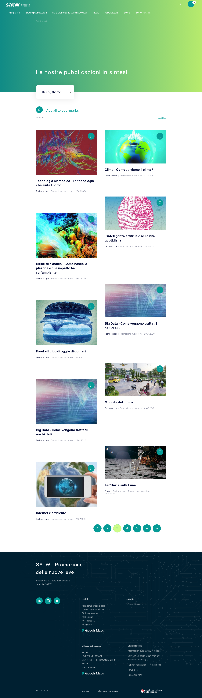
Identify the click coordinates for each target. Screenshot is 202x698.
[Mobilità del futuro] (135, 386)
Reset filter (161, 118)
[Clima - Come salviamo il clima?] (135, 153)
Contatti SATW (135, 675)
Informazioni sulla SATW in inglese (144, 651)
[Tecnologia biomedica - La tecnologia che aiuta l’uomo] (66, 161)
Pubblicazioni (111, 12)
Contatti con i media (137, 604)
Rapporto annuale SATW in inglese (144, 664)
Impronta (85, 691)
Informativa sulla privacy (108, 691)
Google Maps (94, 630)
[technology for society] (13, 5)
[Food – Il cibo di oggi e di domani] (66, 329)
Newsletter (133, 670)
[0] (192, 4)
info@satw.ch (88, 624)
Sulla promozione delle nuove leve (70, 12)
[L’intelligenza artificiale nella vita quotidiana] (135, 222)
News (96, 12)
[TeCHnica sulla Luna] (135, 470)
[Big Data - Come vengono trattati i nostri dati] (135, 309)
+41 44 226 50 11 (89, 620)
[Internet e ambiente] (66, 491)
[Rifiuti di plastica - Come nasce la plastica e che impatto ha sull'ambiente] (66, 246)
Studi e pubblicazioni (36, 12)
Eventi (127, 12)
